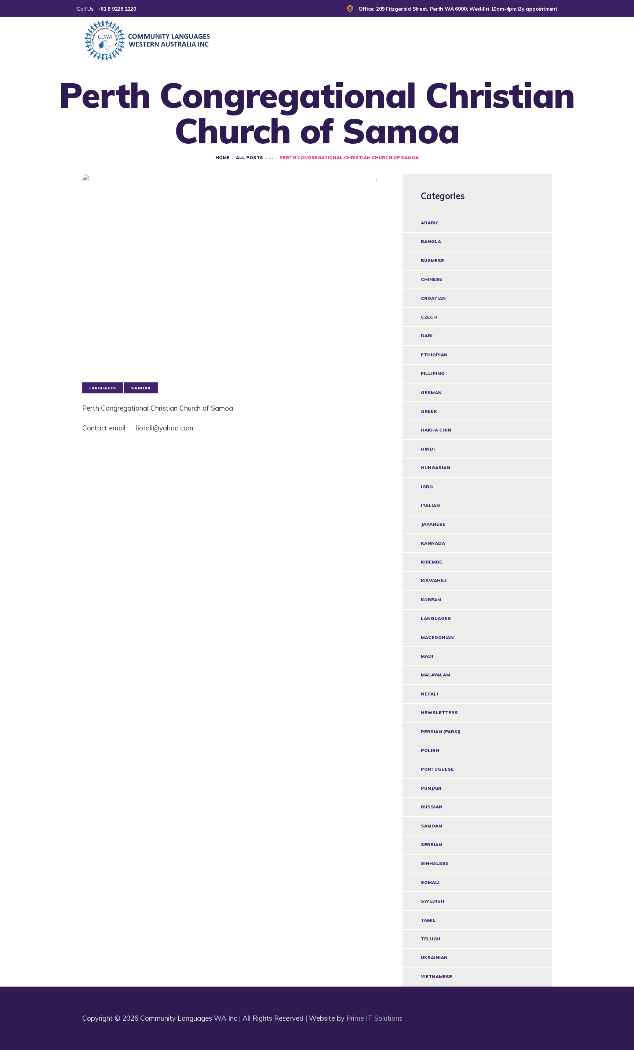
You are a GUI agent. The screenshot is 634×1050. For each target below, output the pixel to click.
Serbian (431, 844)
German (431, 392)
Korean (431, 599)
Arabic (430, 222)
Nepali (429, 694)
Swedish (432, 901)
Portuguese (437, 769)
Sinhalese (434, 863)
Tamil (428, 920)
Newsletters (439, 712)
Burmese (432, 260)
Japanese (433, 524)
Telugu (430, 938)
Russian (431, 806)
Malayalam (435, 675)
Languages (436, 618)
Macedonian (437, 637)
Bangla (431, 241)
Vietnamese (436, 976)
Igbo (427, 486)
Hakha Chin (436, 430)
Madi (427, 656)
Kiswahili (434, 580)
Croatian (433, 298)
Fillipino (433, 373)
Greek (429, 411)
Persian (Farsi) (440, 731)
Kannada (433, 543)
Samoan (431, 826)
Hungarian (435, 467)
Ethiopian (434, 354)
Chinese (431, 279)
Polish (430, 750)
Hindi (428, 449)
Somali (430, 882)
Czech (429, 317)
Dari (427, 335)
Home (222, 157)
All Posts (249, 157)
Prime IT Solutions (374, 1018)
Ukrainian (434, 957)
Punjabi (431, 788)
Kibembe (431, 562)
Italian (430, 505)
